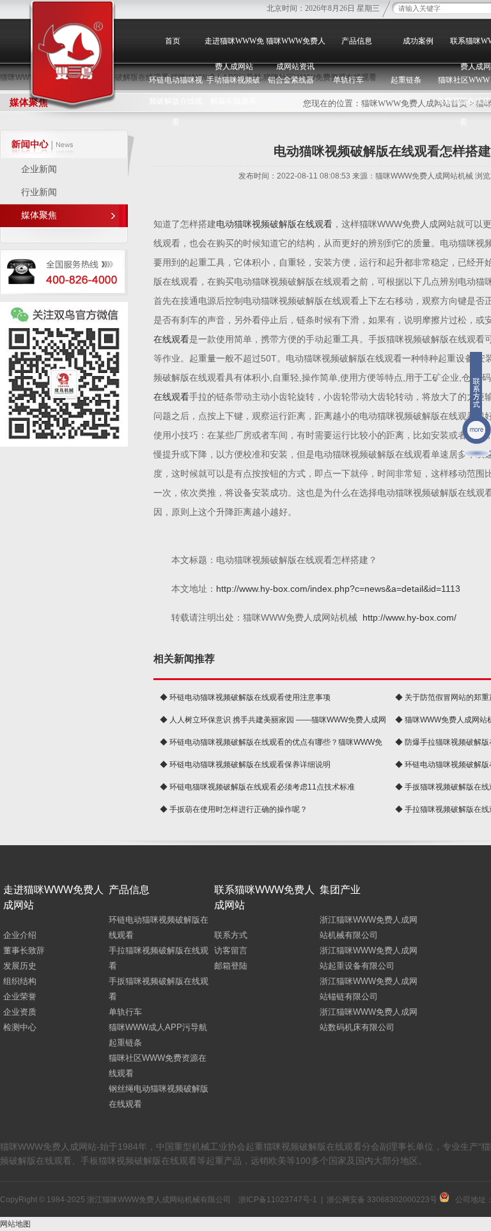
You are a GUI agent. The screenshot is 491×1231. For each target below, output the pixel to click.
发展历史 (19, 966)
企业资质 (19, 1012)
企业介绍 (19, 935)
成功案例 (418, 40)
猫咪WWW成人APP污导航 (158, 1027)
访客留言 (230, 950)
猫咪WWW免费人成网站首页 (414, 103)
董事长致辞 (24, 950)
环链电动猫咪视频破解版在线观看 (176, 101)
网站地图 (15, 1223)
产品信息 (356, 40)
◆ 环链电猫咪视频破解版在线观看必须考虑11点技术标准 (257, 786)
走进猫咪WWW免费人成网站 (234, 53)
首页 (172, 40)
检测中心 (19, 1027)
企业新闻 (39, 169)
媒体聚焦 (39, 215)
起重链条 (125, 1042)
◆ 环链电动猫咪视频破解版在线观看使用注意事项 (245, 697)
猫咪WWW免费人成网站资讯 (295, 53)
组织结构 (19, 981)
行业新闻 (39, 192)
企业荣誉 (19, 996)
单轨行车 (125, 1012)
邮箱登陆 (230, 966)
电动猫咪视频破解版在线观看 (274, 224)
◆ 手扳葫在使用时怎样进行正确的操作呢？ (234, 809)
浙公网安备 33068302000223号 (383, 1199)
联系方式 (230, 935)
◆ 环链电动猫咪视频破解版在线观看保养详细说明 (245, 764)
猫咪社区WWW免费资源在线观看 (463, 101)
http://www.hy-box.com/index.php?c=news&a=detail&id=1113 (338, 589)
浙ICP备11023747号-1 (277, 1199)
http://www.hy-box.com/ (409, 617)
